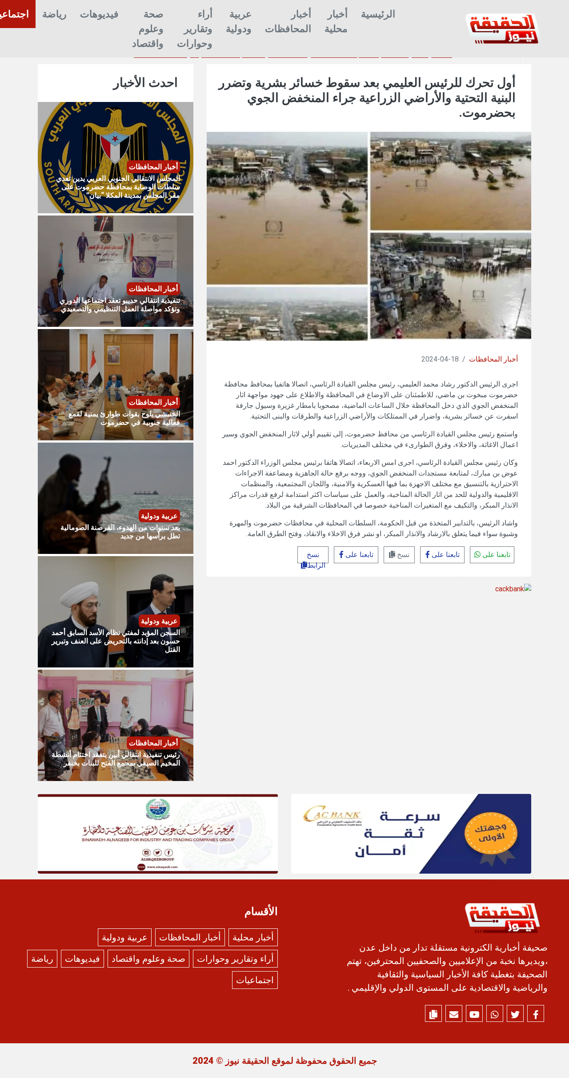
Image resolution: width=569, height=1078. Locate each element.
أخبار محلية (336, 21)
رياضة (54, 14)
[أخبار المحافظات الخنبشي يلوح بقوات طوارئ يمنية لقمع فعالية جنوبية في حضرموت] (115, 384)
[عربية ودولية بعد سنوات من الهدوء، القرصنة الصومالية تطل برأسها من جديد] (115, 497)
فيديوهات (99, 14)
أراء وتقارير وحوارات (194, 28)
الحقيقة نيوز (247, 1060)
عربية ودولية (239, 21)
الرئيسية (378, 14)
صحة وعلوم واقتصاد (148, 28)
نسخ (402, 554)
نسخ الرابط (316, 556)
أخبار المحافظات (288, 21)
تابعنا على (495, 554)
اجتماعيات (255, 980)
